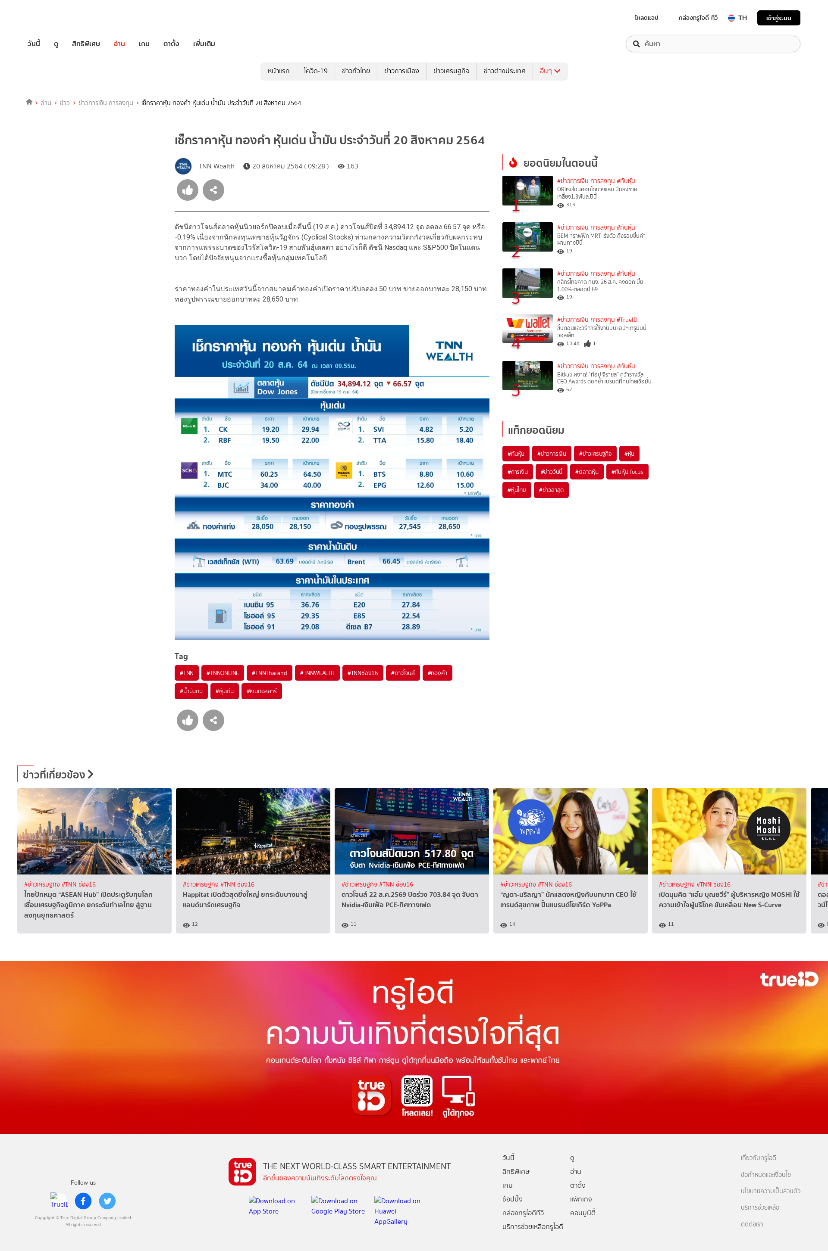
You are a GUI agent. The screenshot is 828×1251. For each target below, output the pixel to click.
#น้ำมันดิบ (191, 691)
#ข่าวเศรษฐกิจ (595, 453)
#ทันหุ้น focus (627, 471)
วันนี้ (34, 44)
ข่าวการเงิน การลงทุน (105, 103)
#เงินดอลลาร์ (262, 691)
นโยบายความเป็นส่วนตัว (770, 1191)
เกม (144, 44)
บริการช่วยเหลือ (760, 1207)
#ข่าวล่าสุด (551, 489)
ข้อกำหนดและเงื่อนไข (766, 1174)
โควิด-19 (316, 71)
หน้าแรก (279, 71)
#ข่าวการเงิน (551, 453)
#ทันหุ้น (516, 453)
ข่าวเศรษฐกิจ (451, 71)
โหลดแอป (647, 17)
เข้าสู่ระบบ (778, 18)
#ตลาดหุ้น (587, 471)
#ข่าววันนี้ (552, 471)
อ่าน (119, 44)
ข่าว (65, 103)
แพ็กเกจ (581, 1199)
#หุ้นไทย (517, 489)
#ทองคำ (437, 673)
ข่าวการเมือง (401, 71)
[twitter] (107, 1201)
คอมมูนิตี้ (583, 1213)
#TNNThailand (269, 673)
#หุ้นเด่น (225, 691)
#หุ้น (629, 453)
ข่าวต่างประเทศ (505, 71)
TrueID (53, 17)
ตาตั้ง (171, 44)
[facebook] (83, 1201)
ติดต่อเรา (752, 1224)
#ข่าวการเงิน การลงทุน (586, 181)
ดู (56, 44)
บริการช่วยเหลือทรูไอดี (532, 1227)
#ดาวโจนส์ (402, 673)
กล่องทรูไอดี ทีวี (698, 17)
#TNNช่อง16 (363, 673)
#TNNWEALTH (317, 673)
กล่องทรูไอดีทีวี (523, 1213)
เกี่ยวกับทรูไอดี (758, 1158)
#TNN (187, 673)
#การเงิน (518, 471)
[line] (59, 1201)
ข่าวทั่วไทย (356, 71)
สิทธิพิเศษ (86, 44)
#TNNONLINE (223, 673)
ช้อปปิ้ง (512, 1199)
